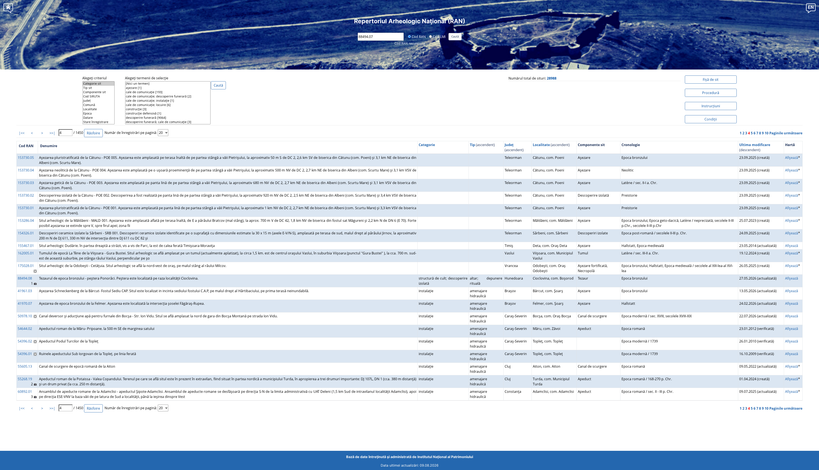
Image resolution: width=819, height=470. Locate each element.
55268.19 (25, 379)
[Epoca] (98, 113)
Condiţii (710, 119)
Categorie (427, 144)
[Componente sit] (98, 92)
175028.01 (26, 265)
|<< (22, 133)
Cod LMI (439, 36)
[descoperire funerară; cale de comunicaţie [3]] (167, 122)
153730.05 (26, 157)
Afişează (791, 157)
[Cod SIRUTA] (98, 96)
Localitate (541, 144)
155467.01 (26, 245)
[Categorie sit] (98, 83)
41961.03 (25, 291)
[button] (811, 8)
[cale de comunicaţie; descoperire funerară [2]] (167, 96)
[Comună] (98, 105)
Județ (509, 144)
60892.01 (25, 391)
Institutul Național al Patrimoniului (445, 457)
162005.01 (26, 253)
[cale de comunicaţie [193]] (167, 92)
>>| (52, 133)
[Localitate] (98, 109)
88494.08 (25, 278)
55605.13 (25, 366)
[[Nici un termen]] (167, 83)
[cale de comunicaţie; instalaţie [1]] (167, 101)
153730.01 (26, 208)
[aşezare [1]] (167, 88)
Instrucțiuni (710, 106)
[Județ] (98, 101)
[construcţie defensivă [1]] (167, 113)
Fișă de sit (711, 79)
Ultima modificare (754, 144)
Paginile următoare (785, 133)
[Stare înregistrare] (98, 122)
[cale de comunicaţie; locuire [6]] (167, 105)
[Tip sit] (98, 88)
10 (766, 133)
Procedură (710, 92)
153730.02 (26, 195)
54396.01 (25, 353)
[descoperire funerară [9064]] (167, 118)
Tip (472, 144)
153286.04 (26, 220)
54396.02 (25, 341)
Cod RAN (418, 36)
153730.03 (26, 182)
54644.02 (25, 328)
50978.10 (25, 316)
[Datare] (98, 118)
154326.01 (26, 233)
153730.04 (26, 170)
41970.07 (25, 303)
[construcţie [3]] (167, 109)
